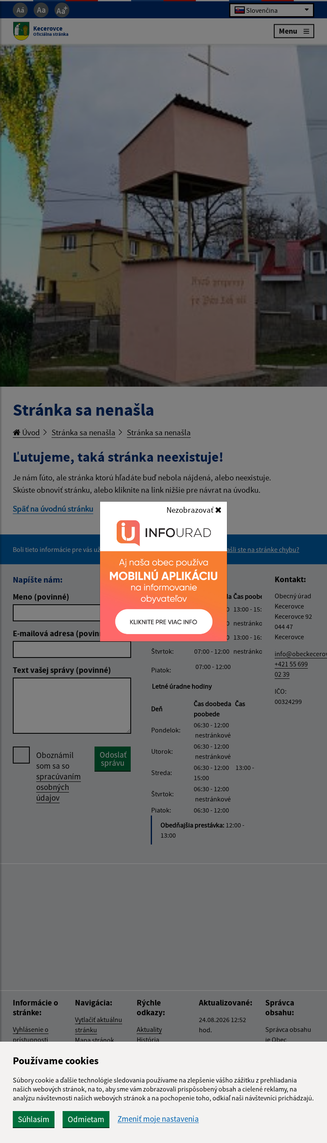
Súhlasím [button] (33, 1119)
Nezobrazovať (190, 510)
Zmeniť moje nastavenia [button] (158, 1119)
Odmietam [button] (86, 1119)
